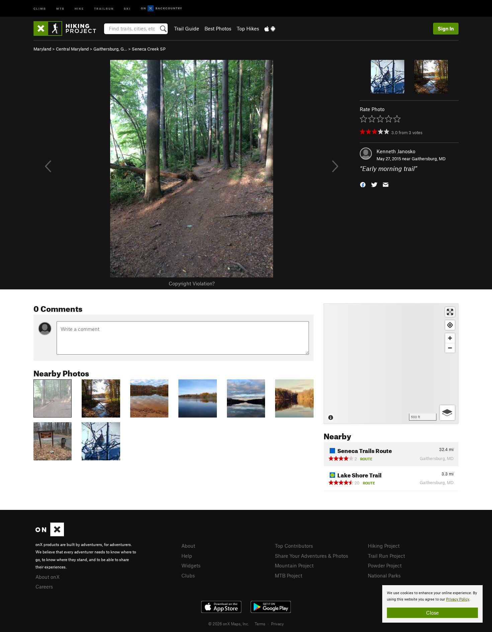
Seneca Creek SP (149, 49)
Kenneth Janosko (396, 151)
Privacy (277, 623)
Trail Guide (186, 28)
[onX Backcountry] (161, 8)
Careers (44, 586)
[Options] (447, 412)
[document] (432, 604)
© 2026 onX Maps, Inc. (228, 623)
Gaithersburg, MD (428, 158)
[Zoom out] (450, 348)
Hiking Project (384, 546)
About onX (47, 577)
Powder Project (385, 565)
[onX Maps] (49, 534)
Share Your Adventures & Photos (311, 556)
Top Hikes (248, 28)
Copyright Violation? (192, 283)
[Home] (68, 28)
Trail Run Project (386, 556)
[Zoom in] (450, 338)
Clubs (188, 575)
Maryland (42, 49)
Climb (39, 8)
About (188, 546)
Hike (79, 8)
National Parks (384, 575)
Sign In (446, 28)
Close (432, 613)
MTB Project (288, 575)
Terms (260, 623)
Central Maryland (72, 49)
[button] (363, 184)
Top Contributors (294, 546)
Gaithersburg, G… (110, 49)
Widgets (190, 565)
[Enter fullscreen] (450, 312)
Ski (127, 8)
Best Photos (217, 28)
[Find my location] (450, 325)
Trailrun (104, 8)
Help (186, 556)
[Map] (391, 364)
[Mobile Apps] (269, 28)
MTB (60, 8)
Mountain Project (294, 565)
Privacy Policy (457, 599)
